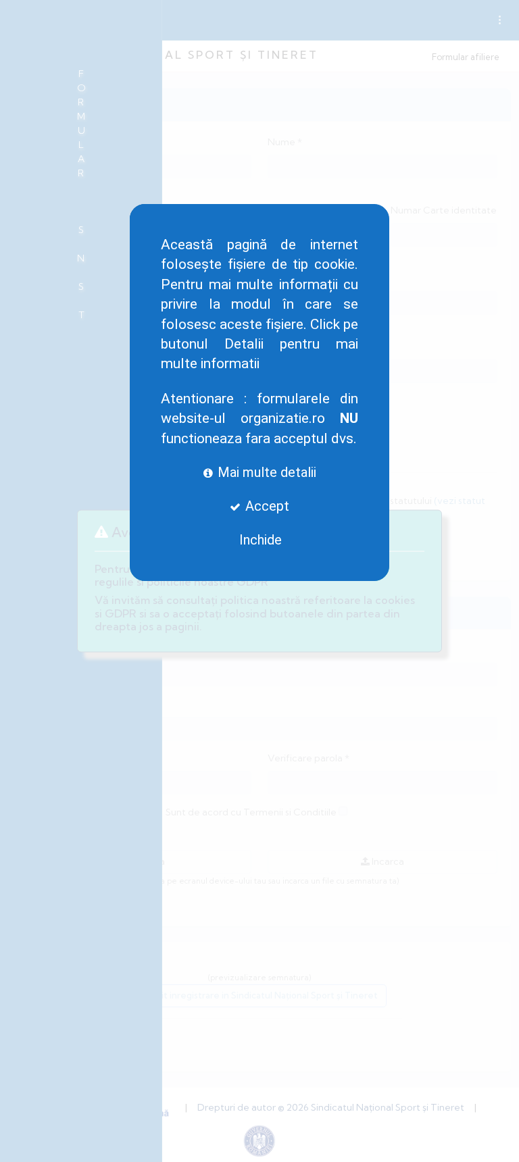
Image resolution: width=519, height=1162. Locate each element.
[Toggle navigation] (500, 20)
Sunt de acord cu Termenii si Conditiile (251, 812)
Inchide (260, 540)
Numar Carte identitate (444, 210)
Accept (265, 506)
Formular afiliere (465, 56)
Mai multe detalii (265, 472)
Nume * (285, 142)
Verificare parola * (308, 758)
